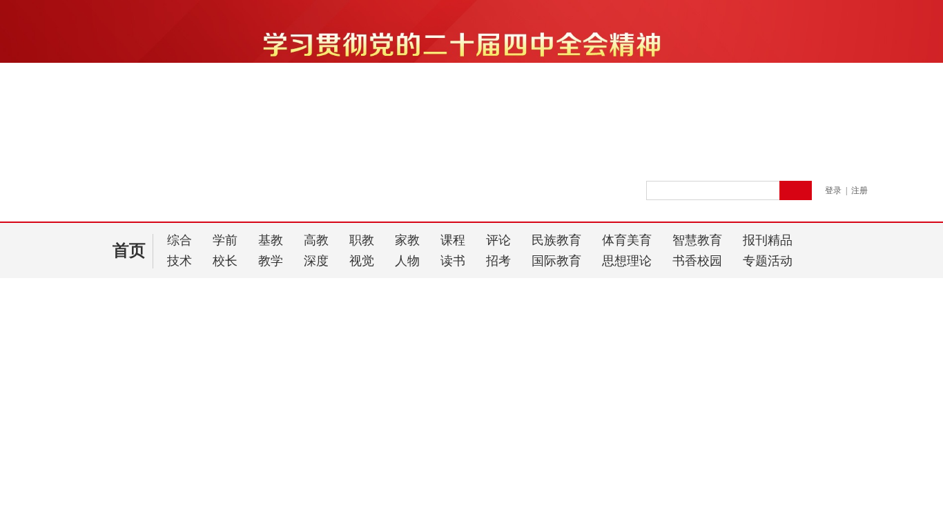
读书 (452, 261)
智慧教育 (697, 240)
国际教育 (556, 261)
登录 (833, 190)
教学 (270, 261)
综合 (179, 240)
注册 (859, 190)
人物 (407, 261)
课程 (452, 240)
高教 (316, 240)
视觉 (361, 261)
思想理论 (627, 261)
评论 (498, 240)
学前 (225, 240)
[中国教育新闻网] (251, 196)
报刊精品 (768, 240)
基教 (270, 240)
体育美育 (627, 240)
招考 (498, 261)
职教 (361, 240)
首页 (129, 250)
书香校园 (697, 261)
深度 (316, 261)
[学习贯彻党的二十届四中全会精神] (471, 154)
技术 (179, 261)
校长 (225, 261)
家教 (407, 240)
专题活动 (768, 261)
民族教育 (556, 240)
